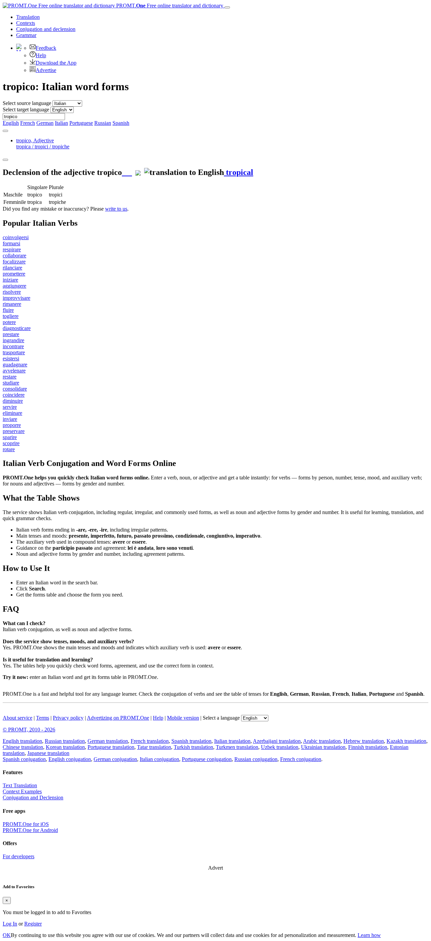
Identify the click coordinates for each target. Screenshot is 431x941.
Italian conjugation (159, 759)
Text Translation (20, 785)
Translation (28, 17)
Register (33, 924)
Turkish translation (193, 747)
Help (41, 55)
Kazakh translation (406, 741)
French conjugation (300, 759)
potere (9, 322)
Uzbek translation (279, 747)
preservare (14, 431)
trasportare (14, 352)
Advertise (46, 70)
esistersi (11, 358)
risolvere (12, 292)
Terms (42, 718)
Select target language (26, 109)
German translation (108, 741)
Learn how (369, 935)
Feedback (46, 48)
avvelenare (14, 370)
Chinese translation (23, 747)
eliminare (12, 413)
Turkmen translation (237, 747)
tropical (238, 172)
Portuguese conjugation (207, 759)
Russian (102, 123)
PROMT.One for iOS (26, 824)
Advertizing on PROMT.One (118, 718)
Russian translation (65, 741)
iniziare (10, 280)
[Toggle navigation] (227, 7)
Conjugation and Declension (33, 797)
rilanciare (12, 267)
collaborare (14, 255)
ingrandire (13, 340)
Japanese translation (48, 753)
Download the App (56, 63)
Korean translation (65, 747)
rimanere (12, 304)
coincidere (14, 395)
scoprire (11, 443)
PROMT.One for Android (30, 830)
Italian (61, 123)
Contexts (25, 23)
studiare (11, 383)
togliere (11, 316)
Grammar (26, 35)
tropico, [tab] (42, 143)
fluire (8, 310)
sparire (10, 437)
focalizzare (14, 261)
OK (7, 935)
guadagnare (15, 364)
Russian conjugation (255, 759)
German (45, 123)
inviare (10, 419)
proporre (12, 425)
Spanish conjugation (24, 759)
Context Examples (22, 791)
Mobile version (183, 718)
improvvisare (16, 298)
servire (10, 407)
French (27, 123)
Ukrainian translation (323, 747)
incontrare (13, 346)
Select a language (221, 718)
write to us (116, 209)
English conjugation (69, 759)
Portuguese (81, 123)
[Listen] (127, 172)
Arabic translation (322, 741)
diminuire (13, 401)
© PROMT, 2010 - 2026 (29, 729)
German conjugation (115, 759)
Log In (10, 924)
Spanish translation (191, 741)
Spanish (120, 123)
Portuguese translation (111, 747)
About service (17, 718)
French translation (150, 741)
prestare (11, 334)
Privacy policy (68, 718)
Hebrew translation (363, 741)
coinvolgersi (16, 237)
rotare (9, 449)
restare (9, 376)
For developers (18, 856)
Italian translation (232, 741)
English (11, 123)
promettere (14, 274)
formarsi (11, 243)
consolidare (15, 389)
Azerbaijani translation (277, 741)
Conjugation (45, 29)
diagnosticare (17, 328)
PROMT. (169, 5)
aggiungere (14, 286)
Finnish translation (367, 747)
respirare (12, 249)
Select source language (27, 103)
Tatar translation (154, 747)
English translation (22, 741)
